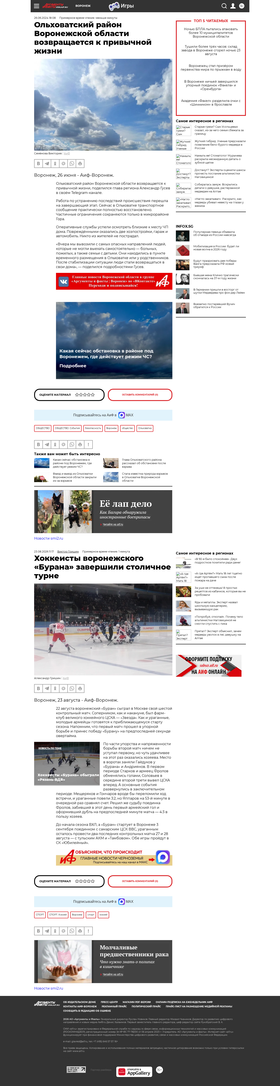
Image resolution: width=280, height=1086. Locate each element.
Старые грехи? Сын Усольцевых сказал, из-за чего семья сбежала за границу (219, 130)
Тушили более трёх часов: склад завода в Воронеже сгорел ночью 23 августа (210, 50)
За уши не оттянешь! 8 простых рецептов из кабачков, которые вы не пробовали (220, 591)
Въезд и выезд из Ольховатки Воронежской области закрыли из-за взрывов (74, 477)
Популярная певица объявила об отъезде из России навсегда (214, 233)
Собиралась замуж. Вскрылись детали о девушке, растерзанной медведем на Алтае (217, 188)
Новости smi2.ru (48, 538)
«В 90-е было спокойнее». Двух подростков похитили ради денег (218, 560)
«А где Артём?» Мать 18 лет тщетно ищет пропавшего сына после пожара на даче (218, 577)
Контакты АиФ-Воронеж (80, 1006)
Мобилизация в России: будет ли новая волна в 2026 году (216, 248)
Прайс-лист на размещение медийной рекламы (199, 1006)
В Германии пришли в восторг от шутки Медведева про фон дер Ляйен (219, 291)
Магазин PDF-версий (137, 1002)
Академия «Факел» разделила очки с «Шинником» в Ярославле (211, 102)
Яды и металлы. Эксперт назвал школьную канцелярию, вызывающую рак (216, 606)
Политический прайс (146, 1006)
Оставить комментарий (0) (140, 394)
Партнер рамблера (101, 1070)
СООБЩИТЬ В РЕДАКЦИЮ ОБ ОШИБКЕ (87, 1010)
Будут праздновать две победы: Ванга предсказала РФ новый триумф (215, 263)
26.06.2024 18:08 (45, 17)
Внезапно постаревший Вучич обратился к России (214, 306)
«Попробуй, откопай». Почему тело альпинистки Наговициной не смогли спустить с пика (219, 620)
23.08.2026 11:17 (44, 551)
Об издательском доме (79, 1002)
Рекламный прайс (114, 1006)
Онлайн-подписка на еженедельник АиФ (184, 1002)
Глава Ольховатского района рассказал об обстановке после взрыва (144, 463)
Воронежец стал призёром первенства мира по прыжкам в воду (211, 67)
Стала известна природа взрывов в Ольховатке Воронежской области (145, 477)
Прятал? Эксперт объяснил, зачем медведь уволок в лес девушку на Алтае (218, 634)
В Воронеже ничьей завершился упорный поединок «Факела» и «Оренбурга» (211, 85)
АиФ (67, 153)
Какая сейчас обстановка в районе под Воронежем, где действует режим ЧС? (106, 353)
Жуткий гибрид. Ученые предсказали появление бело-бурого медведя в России (220, 144)
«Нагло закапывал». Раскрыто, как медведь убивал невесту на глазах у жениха (219, 202)
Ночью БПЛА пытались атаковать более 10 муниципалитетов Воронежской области (211, 32)
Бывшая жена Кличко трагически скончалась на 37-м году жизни (216, 277)
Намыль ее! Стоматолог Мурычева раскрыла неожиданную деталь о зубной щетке (218, 159)
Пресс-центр (109, 1002)
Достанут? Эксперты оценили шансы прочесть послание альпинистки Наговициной (220, 173)
